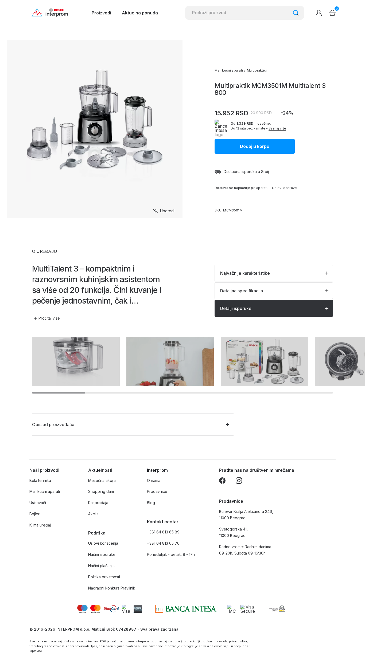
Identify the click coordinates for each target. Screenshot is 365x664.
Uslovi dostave (284, 188)
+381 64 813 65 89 (163, 532)
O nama (153, 480)
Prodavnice (157, 491)
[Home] (49, 13)
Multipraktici (257, 70)
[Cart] (332, 13)
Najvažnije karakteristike (245, 273)
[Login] (319, 13)
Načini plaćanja (101, 565)
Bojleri (34, 514)
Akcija (93, 514)
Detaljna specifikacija (241, 290)
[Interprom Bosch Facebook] (222, 481)
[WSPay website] (276, 609)
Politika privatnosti (104, 577)
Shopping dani (101, 491)
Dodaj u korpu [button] (255, 146)
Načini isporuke (101, 554)
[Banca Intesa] (185, 609)
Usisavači (37, 502)
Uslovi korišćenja (103, 543)
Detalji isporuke (235, 308)
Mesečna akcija (102, 480)
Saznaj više (277, 128)
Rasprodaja (98, 502)
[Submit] (296, 13)
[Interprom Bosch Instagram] (239, 481)
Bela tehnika (40, 480)
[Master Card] (232, 609)
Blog (151, 502)
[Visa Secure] (247, 609)
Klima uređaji (40, 525)
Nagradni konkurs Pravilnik (111, 588)
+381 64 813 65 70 (163, 543)
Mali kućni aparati (229, 70)
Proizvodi (101, 12)
